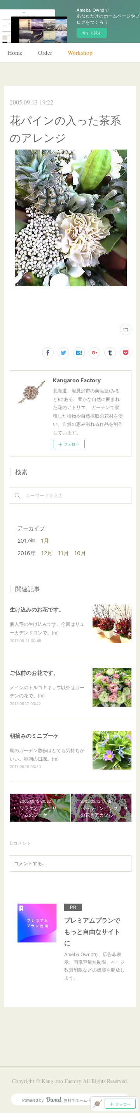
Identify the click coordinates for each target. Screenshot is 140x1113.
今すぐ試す (92, 32)
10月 (80, 553)
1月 (45, 540)
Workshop (80, 52)
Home (15, 52)
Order (45, 52)
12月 (46, 553)
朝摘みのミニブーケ (34, 735)
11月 (63, 553)
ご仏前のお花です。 (34, 672)
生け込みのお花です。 (37, 609)
